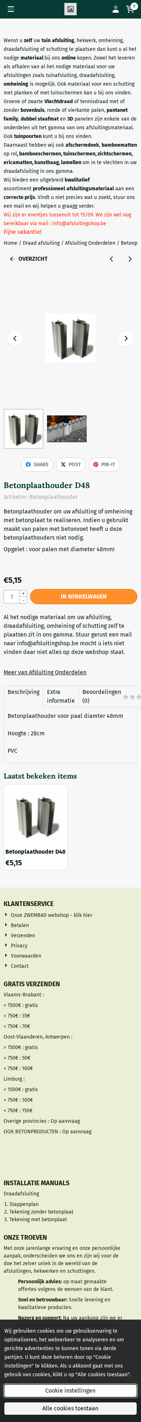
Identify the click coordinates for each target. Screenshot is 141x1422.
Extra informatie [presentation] (61, 696)
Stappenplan (24, 1204)
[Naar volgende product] (129, 259)
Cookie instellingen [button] (70, 1390)
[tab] (23, 696)
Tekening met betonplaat (38, 1219)
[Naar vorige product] (111, 259)
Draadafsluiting (21, 1194)
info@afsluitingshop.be (47, 643)
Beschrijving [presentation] (23, 691)
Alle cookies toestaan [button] (70, 1408)
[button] (11, 9)
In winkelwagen (84, 596)
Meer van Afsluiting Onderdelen (45, 672)
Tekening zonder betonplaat (41, 1212)
